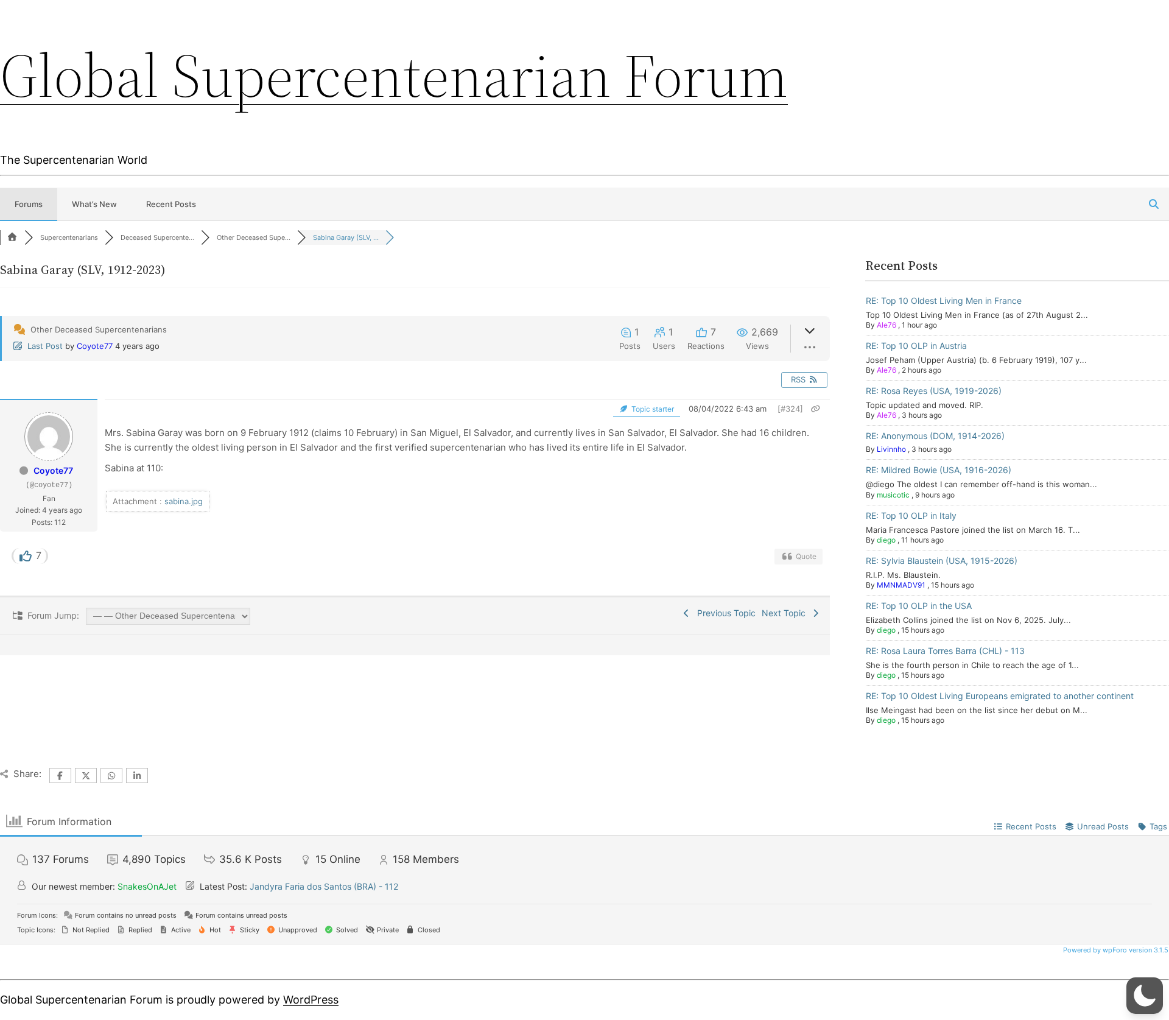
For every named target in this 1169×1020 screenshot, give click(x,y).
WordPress (311, 999)
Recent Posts (171, 204)
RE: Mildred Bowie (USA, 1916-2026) (938, 470)
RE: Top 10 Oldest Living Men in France (944, 300)
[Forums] (12, 237)
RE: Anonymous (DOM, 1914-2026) (935, 436)
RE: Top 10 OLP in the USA (919, 605)
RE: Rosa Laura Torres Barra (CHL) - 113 (945, 650)
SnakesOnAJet (147, 886)
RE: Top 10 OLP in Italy (911, 515)
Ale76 (886, 324)
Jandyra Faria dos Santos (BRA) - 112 (324, 886)
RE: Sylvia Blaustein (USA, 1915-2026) (941, 560)
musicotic (893, 494)
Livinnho (891, 449)
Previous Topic (724, 613)
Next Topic (786, 613)
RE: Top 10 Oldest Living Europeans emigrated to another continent (1000, 696)
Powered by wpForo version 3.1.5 (1114, 950)
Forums (29, 204)
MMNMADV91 (901, 584)
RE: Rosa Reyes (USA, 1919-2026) (934, 390)
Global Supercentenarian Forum (394, 75)
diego (886, 539)
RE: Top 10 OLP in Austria (916, 345)
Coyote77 (95, 346)
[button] (1144, 995)
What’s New (94, 204)
